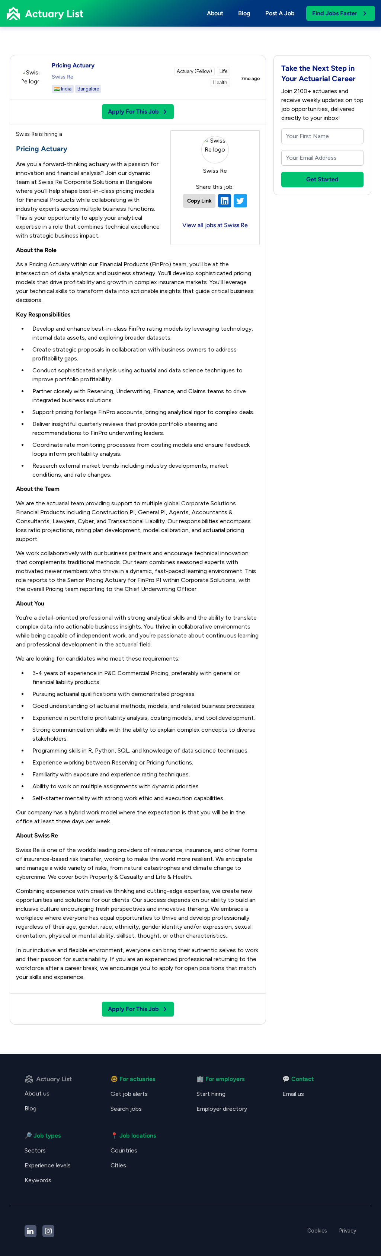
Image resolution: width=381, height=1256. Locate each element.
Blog (244, 13)
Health (220, 82)
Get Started (322, 179)
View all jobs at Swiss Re (215, 225)
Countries (124, 1150)
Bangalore (88, 89)
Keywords (38, 1180)
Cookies (317, 1230)
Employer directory (221, 1108)
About (215, 13)
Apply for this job (133, 111)
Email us (293, 1093)
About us (37, 1093)
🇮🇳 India (62, 89)
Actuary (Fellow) (194, 71)
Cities (118, 1165)
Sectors (35, 1150)
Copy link (199, 200)
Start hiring (210, 1093)
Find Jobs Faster (334, 13)
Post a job (279, 13)
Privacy (347, 1230)
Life (223, 71)
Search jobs (126, 1108)
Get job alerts (129, 1093)
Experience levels (48, 1165)
